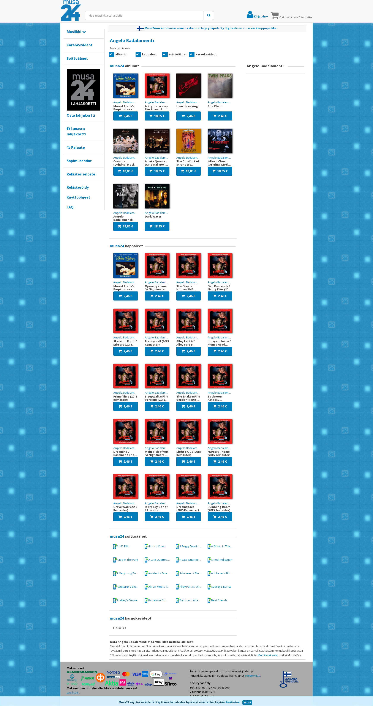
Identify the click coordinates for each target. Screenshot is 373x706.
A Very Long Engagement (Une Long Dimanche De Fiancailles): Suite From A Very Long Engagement (129, 573)
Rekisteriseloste (81, 174)
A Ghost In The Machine (223, 546)
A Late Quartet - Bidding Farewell (160, 560)
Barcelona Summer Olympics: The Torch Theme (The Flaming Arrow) (160, 600)
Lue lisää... (73, 692)
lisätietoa (233, 702)
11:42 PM (122, 546)
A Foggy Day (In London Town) (192, 546)
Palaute (77, 147)
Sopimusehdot (79, 160)
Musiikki (74, 31)
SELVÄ (247, 702)
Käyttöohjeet (78, 197)
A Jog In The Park (127, 560)
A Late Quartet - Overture (192, 560)
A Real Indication (221, 560)
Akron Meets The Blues (160, 587)
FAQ (70, 207)
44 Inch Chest (157, 546)
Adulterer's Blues (191, 573)
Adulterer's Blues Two (129, 587)
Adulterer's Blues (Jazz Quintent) (223, 573)
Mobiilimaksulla (268, 655)
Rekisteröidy (78, 187)
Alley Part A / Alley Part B (192, 587)
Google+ (68, 214)
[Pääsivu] (71, 11)
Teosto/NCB (252, 676)
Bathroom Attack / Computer (192, 600)
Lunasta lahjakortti (76, 131)
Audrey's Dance (221, 587)
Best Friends (219, 600)
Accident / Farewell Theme (160, 573)
